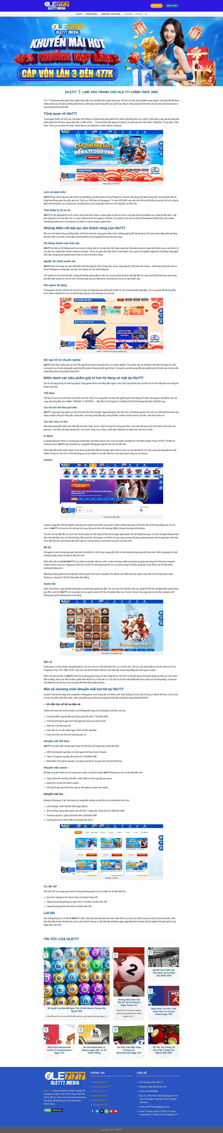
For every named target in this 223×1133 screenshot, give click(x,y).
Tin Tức (138, 14)
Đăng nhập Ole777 (101, 1087)
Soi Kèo (128, 14)
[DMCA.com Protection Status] (53, 1110)
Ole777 (47, 1091)
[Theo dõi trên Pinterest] (111, 1111)
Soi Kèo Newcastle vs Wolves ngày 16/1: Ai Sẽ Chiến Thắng (94, 1050)
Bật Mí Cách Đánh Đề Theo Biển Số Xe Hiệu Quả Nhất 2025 (164, 973)
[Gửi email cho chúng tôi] (102, 1111)
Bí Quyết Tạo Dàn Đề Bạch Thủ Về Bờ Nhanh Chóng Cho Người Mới (77, 1009)
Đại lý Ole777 (99, 1091)
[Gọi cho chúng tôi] (106, 1111)
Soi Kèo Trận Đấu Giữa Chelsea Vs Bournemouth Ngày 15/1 (129, 1050)
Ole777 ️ (79, 14)
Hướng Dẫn (91, 14)
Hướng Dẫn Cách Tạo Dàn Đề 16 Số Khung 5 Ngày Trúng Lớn (129, 1002)
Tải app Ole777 (100, 1105)
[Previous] (7, 51)
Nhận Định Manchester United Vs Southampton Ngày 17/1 (59, 1050)
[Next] (215, 51)
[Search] (146, 14)
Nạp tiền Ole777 (100, 1096)
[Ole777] (57, 5)
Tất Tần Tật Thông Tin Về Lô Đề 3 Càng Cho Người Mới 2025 (164, 1050)
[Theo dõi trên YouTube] (116, 1111)
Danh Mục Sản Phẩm (110, 14)
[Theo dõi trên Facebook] (92, 1111)
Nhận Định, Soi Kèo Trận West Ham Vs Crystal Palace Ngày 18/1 (163, 1011)
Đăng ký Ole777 (100, 1082)
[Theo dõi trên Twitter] (97, 1111)
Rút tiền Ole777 (100, 1100)
